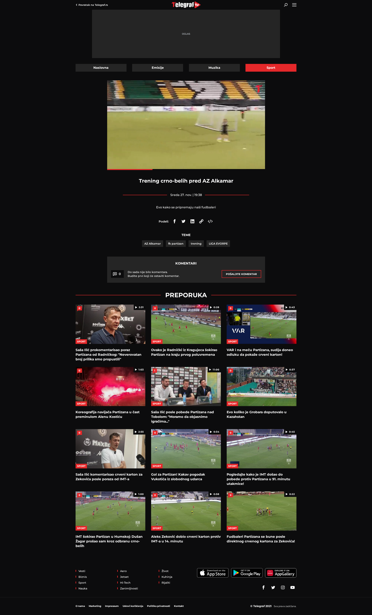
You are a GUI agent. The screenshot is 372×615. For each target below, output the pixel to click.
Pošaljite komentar (241, 274)
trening (196, 243)
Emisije (158, 68)
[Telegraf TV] (292, 587)
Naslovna (100, 68)
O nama (80, 606)
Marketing (95, 606)
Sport (271, 68)
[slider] (186, 169)
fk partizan (175, 243)
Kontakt (179, 606)
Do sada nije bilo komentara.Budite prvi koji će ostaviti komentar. (153, 274)
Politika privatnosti (158, 606)
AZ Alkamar (152, 243)
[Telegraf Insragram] (283, 587)
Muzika (214, 68)
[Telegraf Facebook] (263, 587)
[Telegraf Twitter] (273, 587)
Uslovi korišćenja (133, 606)
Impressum (112, 606)
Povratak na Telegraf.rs (93, 4)
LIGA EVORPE (218, 243)
